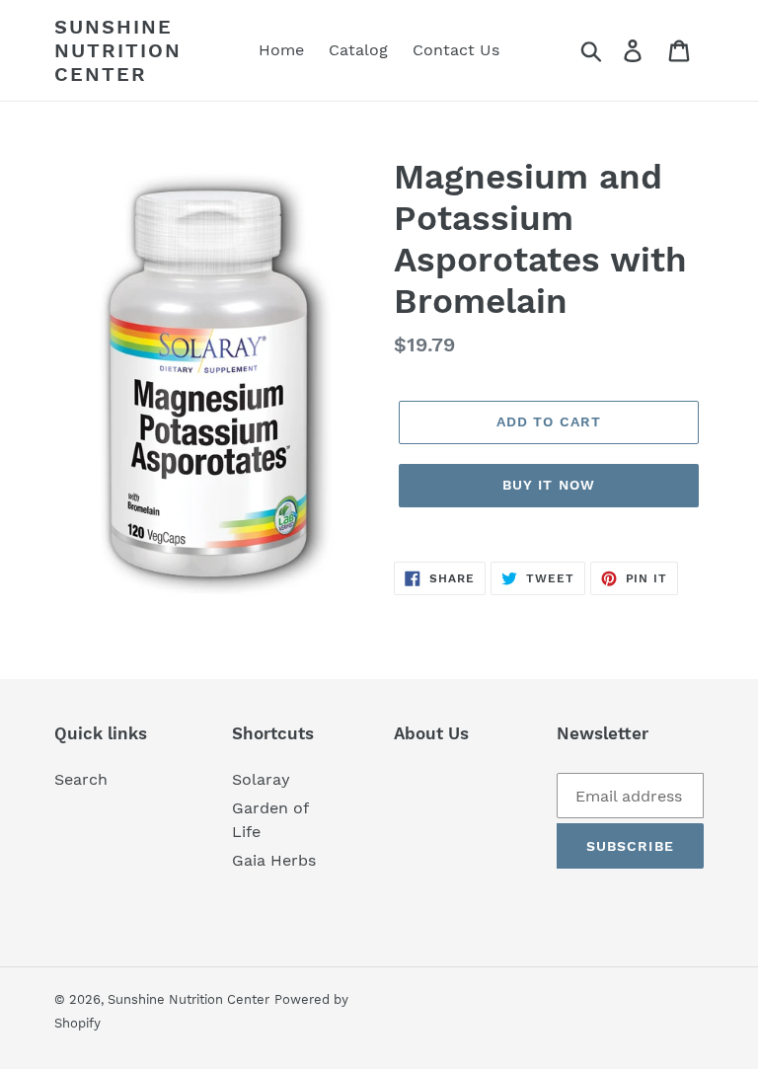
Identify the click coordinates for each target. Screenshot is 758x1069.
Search (81, 779)
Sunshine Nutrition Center (118, 50)
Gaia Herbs (274, 860)
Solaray (261, 779)
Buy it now (548, 485)
